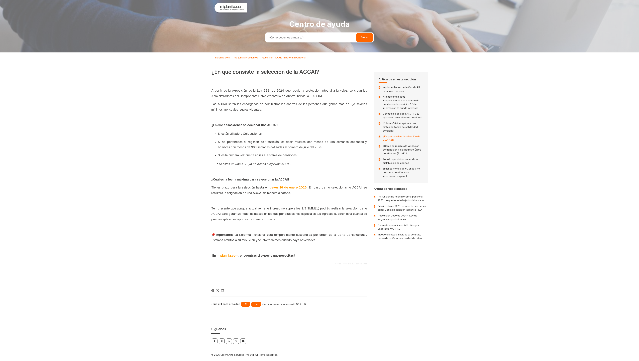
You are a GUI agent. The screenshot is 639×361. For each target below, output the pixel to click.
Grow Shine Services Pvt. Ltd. (237, 354)
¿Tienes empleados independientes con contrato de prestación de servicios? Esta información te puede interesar (401, 102)
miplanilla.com (222, 57)
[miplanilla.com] (229, 13)
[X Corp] (217, 290)
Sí (245, 304)
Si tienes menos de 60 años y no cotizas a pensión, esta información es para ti (401, 172)
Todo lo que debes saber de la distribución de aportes (400, 161)
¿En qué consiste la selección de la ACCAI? (401, 138)
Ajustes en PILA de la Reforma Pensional (284, 57)
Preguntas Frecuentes (246, 57)
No (256, 304)
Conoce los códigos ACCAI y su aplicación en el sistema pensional (402, 115)
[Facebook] (212, 290)
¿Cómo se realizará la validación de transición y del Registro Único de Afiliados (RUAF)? (402, 149)
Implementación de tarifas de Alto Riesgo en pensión (402, 89)
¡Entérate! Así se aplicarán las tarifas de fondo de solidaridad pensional (400, 127)
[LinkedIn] (222, 290)
